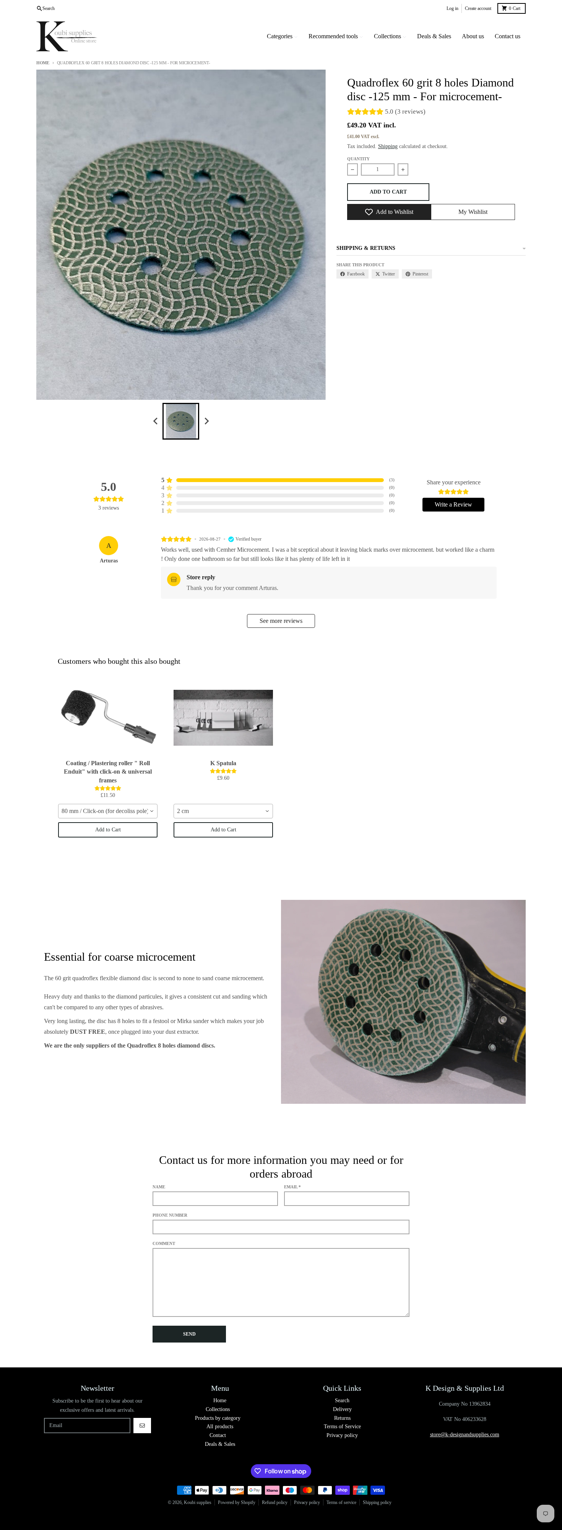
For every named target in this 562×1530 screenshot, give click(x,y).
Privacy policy (307, 1502)
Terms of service (341, 1502)
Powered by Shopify (236, 1502)
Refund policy (274, 1502)
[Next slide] (206, 421)
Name (159, 1187)
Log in (452, 8)
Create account (478, 8)
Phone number (170, 1215)
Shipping (388, 146)
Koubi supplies (197, 1502)
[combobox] (108, 811)
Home (42, 62)
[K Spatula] (223, 717)
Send (189, 1334)
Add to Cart (108, 830)
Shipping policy (377, 1502)
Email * (292, 1187)
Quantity (358, 158)
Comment (164, 1243)
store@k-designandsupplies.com (464, 1434)
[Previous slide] (155, 421)
